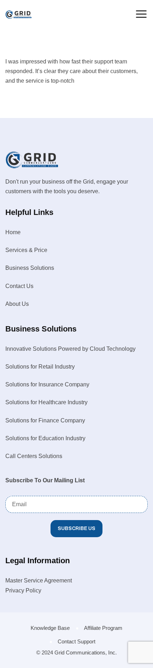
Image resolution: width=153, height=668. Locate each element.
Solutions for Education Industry (45, 438)
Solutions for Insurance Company (47, 384)
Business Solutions (29, 268)
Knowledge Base (50, 628)
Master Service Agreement (38, 580)
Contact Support (76, 641)
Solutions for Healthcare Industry (46, 402)
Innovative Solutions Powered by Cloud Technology (70, 349)
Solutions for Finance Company (45, 420)
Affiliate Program (103, 628)
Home (13, 232)
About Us (17, 304)
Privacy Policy (23, 590)
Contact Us (19, 286)
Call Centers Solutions (33, 456)
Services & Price (26, 250)
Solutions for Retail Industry (40, 367)
